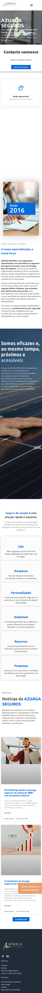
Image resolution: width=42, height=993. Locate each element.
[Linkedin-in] (7, 956)
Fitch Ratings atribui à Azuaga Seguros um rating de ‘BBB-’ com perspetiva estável (20, 792)
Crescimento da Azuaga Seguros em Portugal (17, 882)
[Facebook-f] (3, 956)
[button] (31, 5)
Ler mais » (7, 813)
